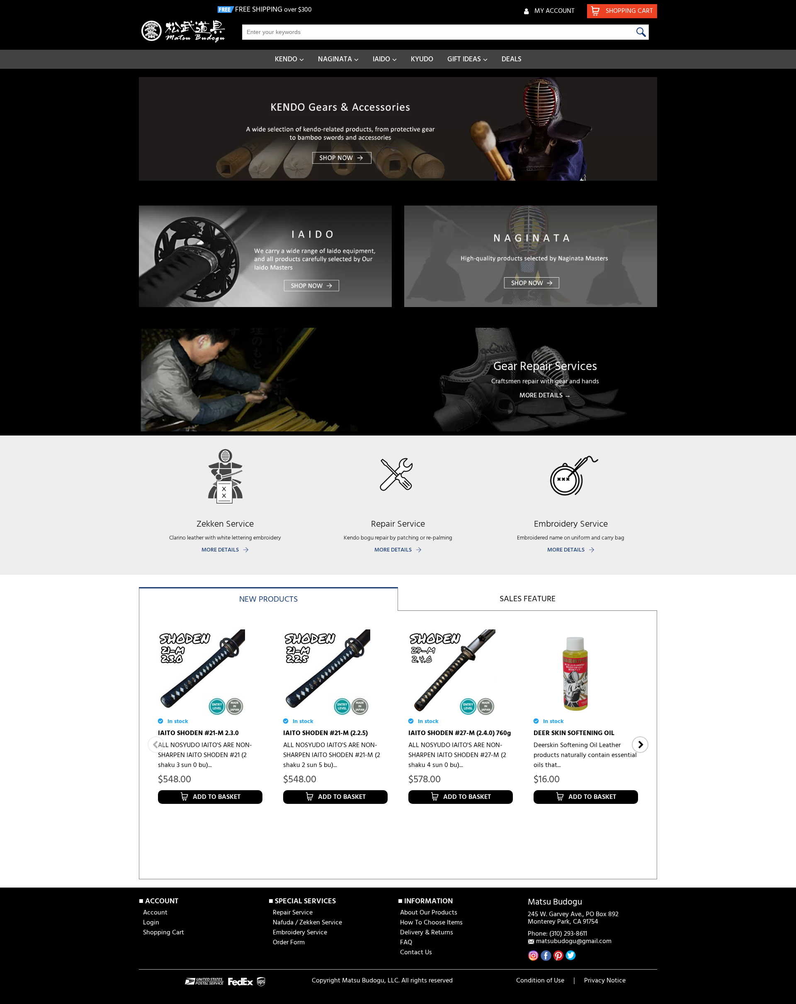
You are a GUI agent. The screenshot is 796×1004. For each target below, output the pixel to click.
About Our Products (428, 912)
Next (640, 744)
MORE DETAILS (220, 550)
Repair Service (293, 912)
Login (151, 922)
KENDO (286, 59)
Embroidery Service (300, 932)
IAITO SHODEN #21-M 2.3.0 (198, 733)
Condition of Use (540, 980)
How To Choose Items (431, 922)
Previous (156, 744)
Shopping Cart (163, 932)
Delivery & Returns (426, 932)
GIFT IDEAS (464, 59)
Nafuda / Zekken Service (307, 922)
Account (155, 912)
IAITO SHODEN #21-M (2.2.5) (325, 733)
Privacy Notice (605, 980)
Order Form (289, 942)
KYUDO (422, 59)
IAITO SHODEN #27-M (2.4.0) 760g (459, 733)
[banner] (398, 129)
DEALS (512, 59)
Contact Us (416, 952)
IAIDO (381, 59)
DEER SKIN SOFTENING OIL (574, 733)
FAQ (406, 942)
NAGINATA (335, 59)
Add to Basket (216, 797)
